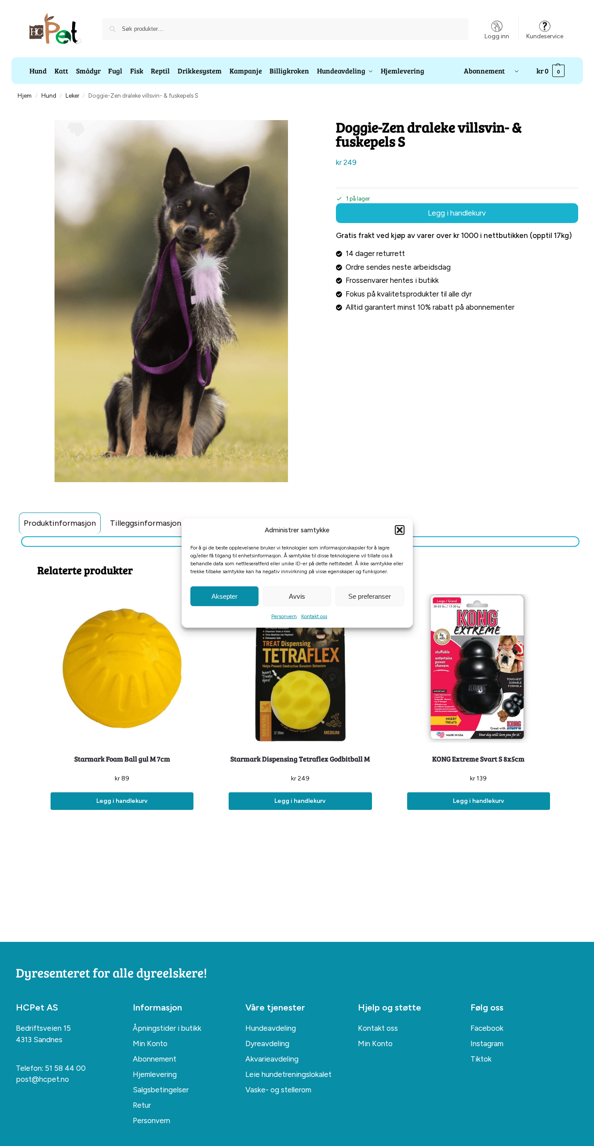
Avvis (297, 596)
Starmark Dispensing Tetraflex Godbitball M (300, 758)
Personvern (284, 616)
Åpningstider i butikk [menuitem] (167, 1028)
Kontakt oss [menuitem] (378, 1028)
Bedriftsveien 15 (43, 1028)
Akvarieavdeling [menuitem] (272, 1058)
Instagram (486, 1043)
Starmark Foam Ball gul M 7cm (122, 758)
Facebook (486, 1028)
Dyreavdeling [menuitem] (267, 1043)
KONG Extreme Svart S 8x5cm (478, 758)
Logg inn (497, 36)
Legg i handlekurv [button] (122, 801)
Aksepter (224, 596)
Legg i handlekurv (457, 213)
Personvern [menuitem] (151, 1120)
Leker (72, 95)
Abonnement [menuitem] (154, 1058)
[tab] (60, 523)
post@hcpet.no (42, 1079)
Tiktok (481, 1058)
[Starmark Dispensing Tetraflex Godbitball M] (300, 668)
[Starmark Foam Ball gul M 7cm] (122, 668)
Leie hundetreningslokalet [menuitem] (288, 1074)
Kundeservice (544, 36)
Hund (48, 95)
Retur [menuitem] (142, 1105)
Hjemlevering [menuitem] (155, 1074)
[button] (399, 530)
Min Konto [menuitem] (150, 1043)
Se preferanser (369, 596)
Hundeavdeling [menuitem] (270, 1028)
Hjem (25, 95)
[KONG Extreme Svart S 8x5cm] (479, 668)
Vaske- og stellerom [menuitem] (278, 1089)
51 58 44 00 (65, 1068)
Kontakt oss (314, 616)
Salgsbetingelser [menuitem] (161, 1089)
